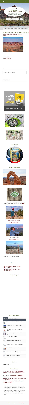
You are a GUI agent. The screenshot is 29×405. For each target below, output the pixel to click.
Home (5, 26)
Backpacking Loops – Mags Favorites (14, 325)
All (20, 320)
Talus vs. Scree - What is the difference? (15, 344)
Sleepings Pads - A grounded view (13, 355)
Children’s (18, 220)
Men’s (14, 220)
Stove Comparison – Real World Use (14, 340)
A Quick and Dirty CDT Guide (12, 336)
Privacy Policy (21, 402)
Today (9, 320)
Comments (11, 318)
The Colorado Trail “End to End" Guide (14, 321)
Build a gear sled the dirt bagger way (14, 351)
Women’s (10, 220)
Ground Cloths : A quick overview (13, 348)
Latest (16, 318)
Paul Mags (15, 34)
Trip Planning (11, 26)
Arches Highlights (20, 26)
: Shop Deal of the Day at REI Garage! (12, 266)
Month (16, 320)
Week (13, 320)
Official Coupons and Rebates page (12, 269)
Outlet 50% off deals (9, 267)
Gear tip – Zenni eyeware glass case (15, 371)
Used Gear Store (8, 270)
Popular (5, 318)
